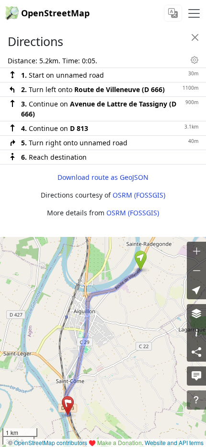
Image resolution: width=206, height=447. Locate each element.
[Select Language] (173, 13)
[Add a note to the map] (196, 376)
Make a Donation (119, 442)
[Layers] (196, 313)
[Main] (194, 13)
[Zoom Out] (196, 270)
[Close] (195, 37)
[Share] (196, 352)
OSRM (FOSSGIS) (139, 195)
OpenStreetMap (55, 13)
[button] (141, 260)
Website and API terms (174, 442)
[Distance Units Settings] (194, 60)
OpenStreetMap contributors (50, 442)
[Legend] (196, 332)
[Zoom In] (196, 251)
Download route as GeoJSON (103, 177)
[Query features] (196, 400)
